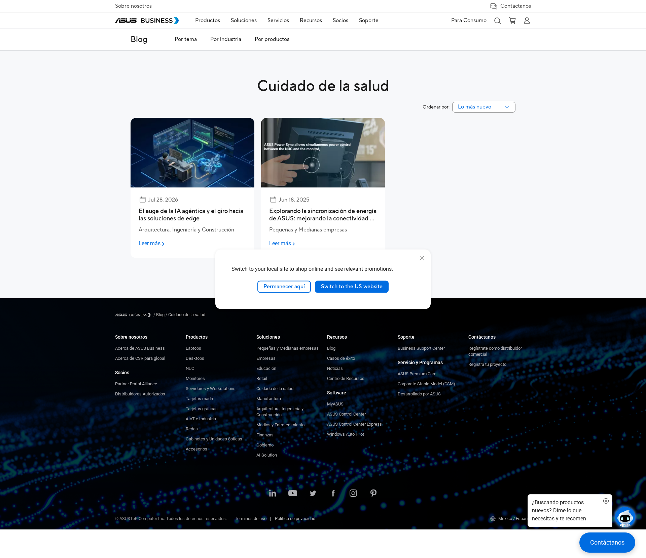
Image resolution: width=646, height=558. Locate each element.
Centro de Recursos (345, 378)
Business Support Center (421, 348)
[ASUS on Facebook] (333, 494)
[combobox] (483, 107)
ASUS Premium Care (417, 373)
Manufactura (268, 398)
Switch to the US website (352, 286)
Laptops (193, 348)
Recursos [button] (311, 20)
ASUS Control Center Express (354, 424)
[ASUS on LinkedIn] (272, 494)
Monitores (195, 378)
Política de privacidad (295, 518)
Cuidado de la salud (274, 388)
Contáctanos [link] (515, 6)
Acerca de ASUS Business (140, 348)
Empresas (266, 358)
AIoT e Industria (201, 418)
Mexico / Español (514, 518)
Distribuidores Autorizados (140, 393)
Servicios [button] (278, 20)
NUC (190, 368)
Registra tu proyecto (487, 364)
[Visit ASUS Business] (134, 315)
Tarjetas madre (200, 398)
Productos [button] (207, 20)
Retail (261, 378)
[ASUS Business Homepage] (147, 20)
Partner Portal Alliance (136, 383)
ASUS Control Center (346, 414)
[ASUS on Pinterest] (373, 494)
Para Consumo (469, 20)
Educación (266, 368)
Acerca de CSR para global (140, 358)
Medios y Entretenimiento (280, 424)
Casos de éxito (341, 358)
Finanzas (265, 434)
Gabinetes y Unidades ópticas (214, 438)
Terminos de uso (250, 518)
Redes (192, 428)
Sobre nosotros (133, 6)
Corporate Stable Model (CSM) (426, 383)
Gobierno (265, 444)
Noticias (335, 368)
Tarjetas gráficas (202, 408)
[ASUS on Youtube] (292, 494)
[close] (422, 258)
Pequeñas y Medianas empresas (287, 348)
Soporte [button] (369, 20)
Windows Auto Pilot (345, 434)
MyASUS (335, 403)
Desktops (195, 358)
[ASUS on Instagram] (353, 494)
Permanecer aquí (284, 286)
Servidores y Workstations (211, 388)
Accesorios (196, 449)
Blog (139, 39)
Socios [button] (340, 20)
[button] (497, 20)
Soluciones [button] (244, 20)
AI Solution (266, 455)
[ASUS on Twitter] (313, 494)
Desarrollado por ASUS (419, 393)
